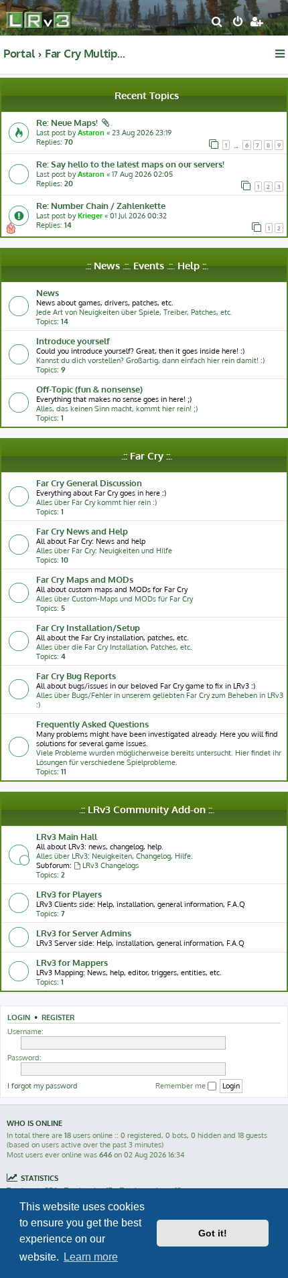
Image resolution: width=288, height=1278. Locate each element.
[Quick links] (281, 54)
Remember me (181, 1085)
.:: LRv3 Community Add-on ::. (146, 809)
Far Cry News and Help (82, 531)
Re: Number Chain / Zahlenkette (100, 205)
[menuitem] (217, 23)
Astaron (91, 132)
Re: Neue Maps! (67, 122)
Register (58, 1017)
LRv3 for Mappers (72, 962)
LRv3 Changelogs (110, 865)
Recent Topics (147, 95)
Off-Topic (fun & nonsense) (89, 389)
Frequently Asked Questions (92, 723)
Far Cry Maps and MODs (84, 579)
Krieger (90, 215)
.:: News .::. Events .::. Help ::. (146, 265)
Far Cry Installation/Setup (88, 627)
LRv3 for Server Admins (83, 932)
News (47, 292)
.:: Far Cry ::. (146, 455)
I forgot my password (42, 1085)
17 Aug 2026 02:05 (142, 174)
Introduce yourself (73, 340)
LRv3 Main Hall (66, 836)
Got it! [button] (212, 1233)
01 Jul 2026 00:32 (138, 215)
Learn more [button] (91, 1257)
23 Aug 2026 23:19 (141, 132)
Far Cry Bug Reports (76, 675)
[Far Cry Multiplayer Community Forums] (40, 17)
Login (18, 1017)
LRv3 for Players (69, 894)
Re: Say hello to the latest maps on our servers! (130, 163)
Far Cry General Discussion (89, 482)
